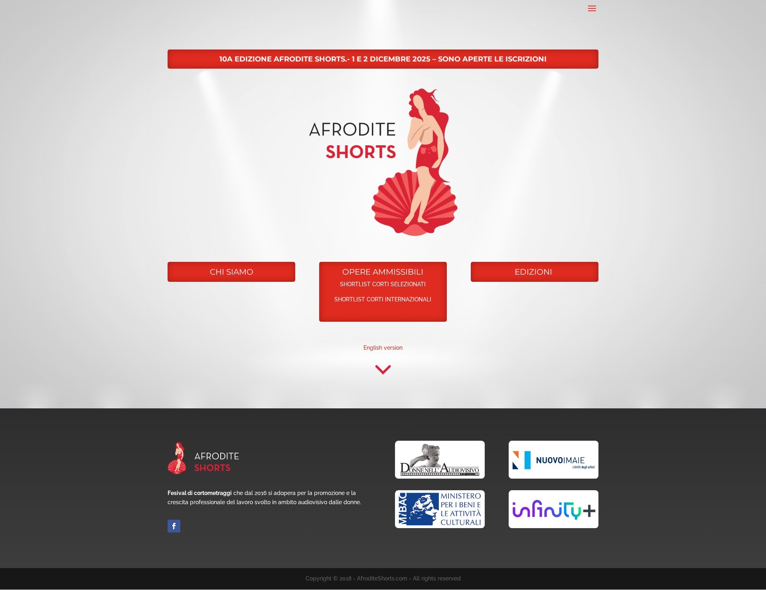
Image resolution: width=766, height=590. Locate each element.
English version (383, 347)
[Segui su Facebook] (174, 526)
